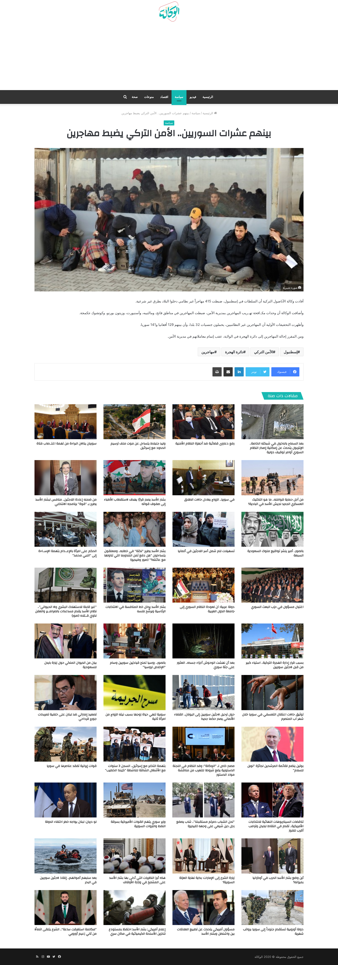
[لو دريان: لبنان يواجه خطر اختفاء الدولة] (65, 800)
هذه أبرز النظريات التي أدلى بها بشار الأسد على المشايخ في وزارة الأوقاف (137, 880)
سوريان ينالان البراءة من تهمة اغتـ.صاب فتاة (67, 444)
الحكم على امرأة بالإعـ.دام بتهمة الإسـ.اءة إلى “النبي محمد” (67, 553)
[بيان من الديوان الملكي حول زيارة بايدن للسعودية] (65, 640)
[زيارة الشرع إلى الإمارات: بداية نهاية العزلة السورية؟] (203, 855)
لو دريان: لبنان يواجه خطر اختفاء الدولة (71, 822)
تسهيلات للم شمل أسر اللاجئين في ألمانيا (206, 551)
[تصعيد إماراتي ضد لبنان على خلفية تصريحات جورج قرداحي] (65, 692)
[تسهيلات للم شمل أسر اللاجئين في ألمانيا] (203, 529)
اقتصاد (164, 97)
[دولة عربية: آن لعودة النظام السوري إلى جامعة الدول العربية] (203, 585)
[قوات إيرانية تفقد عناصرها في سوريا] (65, 744)
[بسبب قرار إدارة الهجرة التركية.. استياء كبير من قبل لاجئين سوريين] (272, 640)
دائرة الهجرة (234, 352)
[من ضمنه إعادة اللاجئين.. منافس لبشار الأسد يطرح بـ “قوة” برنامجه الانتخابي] (65, 477)
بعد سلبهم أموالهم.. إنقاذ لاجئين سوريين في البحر (68, 880)
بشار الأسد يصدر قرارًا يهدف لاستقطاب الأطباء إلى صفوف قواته (135, 502)
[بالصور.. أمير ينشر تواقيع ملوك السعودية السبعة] (272, 529)
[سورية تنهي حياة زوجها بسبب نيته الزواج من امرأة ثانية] (134, 692)
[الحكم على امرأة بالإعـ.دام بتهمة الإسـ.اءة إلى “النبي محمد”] (65, 529)
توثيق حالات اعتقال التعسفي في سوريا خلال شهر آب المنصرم (273, 717)
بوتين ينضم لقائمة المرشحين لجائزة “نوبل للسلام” (275, 768)
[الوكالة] (169, 11)
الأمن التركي (263, 352)
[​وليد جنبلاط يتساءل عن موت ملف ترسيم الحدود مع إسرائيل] (134, 421)
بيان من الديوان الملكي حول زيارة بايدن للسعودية (70, 665)
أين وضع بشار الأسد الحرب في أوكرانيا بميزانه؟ (278, 880)
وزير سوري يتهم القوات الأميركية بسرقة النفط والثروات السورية (138, 824)
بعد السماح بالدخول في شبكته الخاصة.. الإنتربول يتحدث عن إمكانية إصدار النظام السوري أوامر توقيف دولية (277, 448)
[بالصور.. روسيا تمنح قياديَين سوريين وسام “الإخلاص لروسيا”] (134, 640)
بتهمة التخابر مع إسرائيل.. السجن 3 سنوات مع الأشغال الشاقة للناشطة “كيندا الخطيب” (135, 768)
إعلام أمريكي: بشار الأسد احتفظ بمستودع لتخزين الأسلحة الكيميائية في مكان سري (137, 931)
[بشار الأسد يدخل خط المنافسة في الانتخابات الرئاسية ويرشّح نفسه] (134, 585)
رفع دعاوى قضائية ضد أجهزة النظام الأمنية (205, 444)
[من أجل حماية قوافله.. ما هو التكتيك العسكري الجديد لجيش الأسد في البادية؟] (272, 477)
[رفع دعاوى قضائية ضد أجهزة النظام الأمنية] (203, 421)
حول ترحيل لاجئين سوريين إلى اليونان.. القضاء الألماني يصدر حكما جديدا (204, 717)
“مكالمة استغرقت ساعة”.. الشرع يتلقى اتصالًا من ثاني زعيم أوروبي (65, 931)
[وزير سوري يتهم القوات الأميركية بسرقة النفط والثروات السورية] (134, 800)
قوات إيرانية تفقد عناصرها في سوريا (72, 766)
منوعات (149, 97)
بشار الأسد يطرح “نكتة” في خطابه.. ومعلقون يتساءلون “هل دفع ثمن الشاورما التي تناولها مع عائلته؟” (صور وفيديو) (135, 555)
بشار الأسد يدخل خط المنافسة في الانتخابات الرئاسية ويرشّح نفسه (136, 609)
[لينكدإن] (239, 371)
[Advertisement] (169, 58)
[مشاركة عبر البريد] (228, 371)
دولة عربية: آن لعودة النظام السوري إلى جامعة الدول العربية (207, 609)
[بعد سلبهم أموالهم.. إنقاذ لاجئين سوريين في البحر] (65, 855)
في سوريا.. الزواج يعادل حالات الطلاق (209, 500)
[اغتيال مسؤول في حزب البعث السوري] (272, 585)
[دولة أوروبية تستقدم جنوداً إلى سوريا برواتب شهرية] (272, 907)
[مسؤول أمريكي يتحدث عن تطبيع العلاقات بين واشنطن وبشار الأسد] (203, 907)
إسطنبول (291, 352)
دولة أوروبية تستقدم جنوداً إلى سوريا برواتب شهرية (273, 931)
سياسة (179, 97)
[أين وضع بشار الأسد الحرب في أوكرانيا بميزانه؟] (272, 855)
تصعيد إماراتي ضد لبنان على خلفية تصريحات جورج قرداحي (67, 717)
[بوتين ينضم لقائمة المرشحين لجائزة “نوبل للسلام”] (272, 744)
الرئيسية (208, 97)
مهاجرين (207, 352)
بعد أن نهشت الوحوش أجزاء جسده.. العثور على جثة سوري (206, 665)
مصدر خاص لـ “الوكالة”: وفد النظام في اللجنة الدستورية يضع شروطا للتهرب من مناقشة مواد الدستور (204, 770)
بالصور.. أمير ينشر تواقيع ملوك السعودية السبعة (275, 553)
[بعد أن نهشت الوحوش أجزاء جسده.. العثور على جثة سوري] (203, 640)
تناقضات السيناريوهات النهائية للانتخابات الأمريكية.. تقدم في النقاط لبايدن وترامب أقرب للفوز (276, 826)
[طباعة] (217, 371)
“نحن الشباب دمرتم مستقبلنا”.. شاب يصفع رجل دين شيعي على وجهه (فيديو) (205, 824)
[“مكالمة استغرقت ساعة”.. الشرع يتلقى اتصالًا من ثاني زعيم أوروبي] (65, 907)
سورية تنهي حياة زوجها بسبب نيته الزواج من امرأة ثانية (136, 717)
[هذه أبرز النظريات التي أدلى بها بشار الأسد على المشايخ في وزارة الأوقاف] (134, 855)
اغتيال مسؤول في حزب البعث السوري (277, 607)
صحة (135, 97)
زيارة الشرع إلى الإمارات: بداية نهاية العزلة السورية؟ (207, 880)
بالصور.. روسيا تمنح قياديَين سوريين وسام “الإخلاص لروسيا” (138, 665)
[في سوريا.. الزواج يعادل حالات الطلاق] (203, 477)
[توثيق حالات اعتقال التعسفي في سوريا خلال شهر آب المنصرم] (272, 692)
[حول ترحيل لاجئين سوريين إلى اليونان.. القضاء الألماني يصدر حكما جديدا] (203, 692)
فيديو (193, 97)
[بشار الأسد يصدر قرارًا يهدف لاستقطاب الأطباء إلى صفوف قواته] (134, 477)
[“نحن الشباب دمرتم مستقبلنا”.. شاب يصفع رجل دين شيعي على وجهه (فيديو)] (203, 800)
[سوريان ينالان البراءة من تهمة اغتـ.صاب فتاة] (65, 421)
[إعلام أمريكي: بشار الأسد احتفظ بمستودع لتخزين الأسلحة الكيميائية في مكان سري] (134, 907)
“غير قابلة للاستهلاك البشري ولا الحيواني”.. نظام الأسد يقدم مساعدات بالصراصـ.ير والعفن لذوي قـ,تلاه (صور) (66, 611)
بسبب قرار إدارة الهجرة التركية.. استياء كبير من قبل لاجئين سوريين (275, 665)
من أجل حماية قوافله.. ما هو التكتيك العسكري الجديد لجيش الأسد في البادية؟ (276, 502)
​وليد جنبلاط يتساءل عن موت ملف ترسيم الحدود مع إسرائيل (138, 446)
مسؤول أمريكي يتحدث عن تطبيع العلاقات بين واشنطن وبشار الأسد (206, 931)
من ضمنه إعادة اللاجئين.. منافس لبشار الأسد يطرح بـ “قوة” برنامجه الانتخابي (66, 502)
